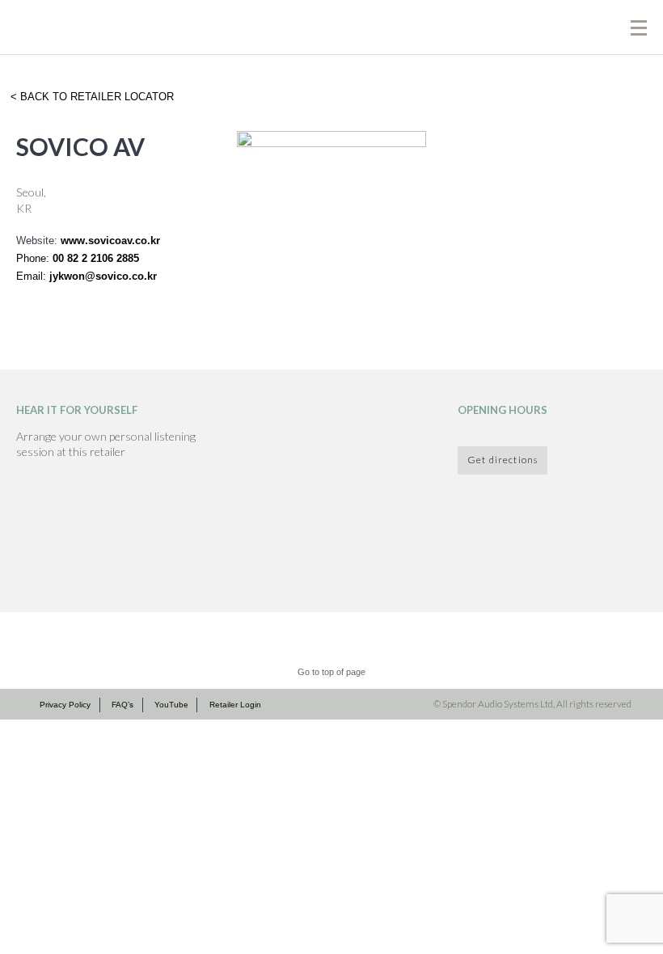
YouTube (171, 704)
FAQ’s (122, 704)
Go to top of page (331, 672)
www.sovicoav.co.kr (110, 240)
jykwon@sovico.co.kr (103, 276)
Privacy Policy (65, 704)
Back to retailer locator (95, 97)
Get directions (502, 459)
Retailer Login (235, 704)
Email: (32, 276)
